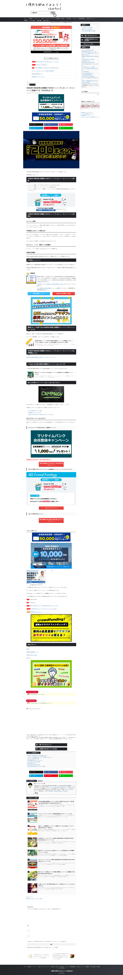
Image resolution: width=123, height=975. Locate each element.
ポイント (37, 898)
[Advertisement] (37, 721)
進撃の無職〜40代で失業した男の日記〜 (90, 83)
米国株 (41, 898)
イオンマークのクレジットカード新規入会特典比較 (43, 70)
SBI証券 (29, 898)
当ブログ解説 (32, 20)
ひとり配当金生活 (85, 71)
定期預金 (30, 18)
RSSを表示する (32, 602)
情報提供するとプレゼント (36, 612)
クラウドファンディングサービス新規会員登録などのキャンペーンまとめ (55, 813)
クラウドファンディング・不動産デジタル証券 (55, 18)
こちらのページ (94, 85)
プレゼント (33, 898)
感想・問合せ (46, 20)
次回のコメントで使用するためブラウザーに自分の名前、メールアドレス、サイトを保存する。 (47, 941)
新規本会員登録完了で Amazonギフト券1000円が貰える (46, 67)
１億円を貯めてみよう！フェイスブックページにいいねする (44, 608)
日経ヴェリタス (72, 786)
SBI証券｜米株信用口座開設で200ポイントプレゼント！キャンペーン (41, 357)
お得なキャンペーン (91, 18)
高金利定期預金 (81, 18)
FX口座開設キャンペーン (86, 115)
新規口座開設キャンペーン (39, 293)
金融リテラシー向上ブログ (87, 29)
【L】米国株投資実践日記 (87, 74)
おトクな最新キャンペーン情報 (35, 410)
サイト (28, 936)
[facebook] (36, 793)
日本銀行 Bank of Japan (31, 655)
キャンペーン (37, 18)
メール (28, 930)
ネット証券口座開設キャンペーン (87, 113)
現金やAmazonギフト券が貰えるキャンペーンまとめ (47, 61)
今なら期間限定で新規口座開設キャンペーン (46, 288)
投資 (43, 18)
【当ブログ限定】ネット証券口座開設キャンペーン (41, 703)
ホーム (25, 18)
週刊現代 (59, 786)
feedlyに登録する (33, 599)
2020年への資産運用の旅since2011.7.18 (90, 80)
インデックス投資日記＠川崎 (33, 758)
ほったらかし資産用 (86, 82)
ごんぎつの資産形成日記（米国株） (89, 30)
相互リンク (28, 658)
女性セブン (64, 786)
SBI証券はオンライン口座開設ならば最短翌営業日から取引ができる (51, 284)
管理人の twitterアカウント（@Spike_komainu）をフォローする (44, 605)
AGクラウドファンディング (51, 508)
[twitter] (34, 793)
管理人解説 (39, 20)
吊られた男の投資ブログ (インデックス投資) (36, 766)
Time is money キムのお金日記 (88, 76)
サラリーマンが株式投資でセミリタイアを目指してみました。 (39, 757)
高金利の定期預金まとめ (37, 73)
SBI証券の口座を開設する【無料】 (63, 293)
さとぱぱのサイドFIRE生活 (87, 27)
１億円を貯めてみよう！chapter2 (61, 971)
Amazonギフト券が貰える (41, 64)
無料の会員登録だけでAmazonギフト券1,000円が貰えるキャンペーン (51, 464)
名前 (28, 925)
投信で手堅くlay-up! (31, 763)
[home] (37, 793)
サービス (74, 18)
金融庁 (27, 649)
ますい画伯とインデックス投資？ (88, 66)
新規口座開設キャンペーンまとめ (37, 694)
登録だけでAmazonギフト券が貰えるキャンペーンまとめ (40, 414)
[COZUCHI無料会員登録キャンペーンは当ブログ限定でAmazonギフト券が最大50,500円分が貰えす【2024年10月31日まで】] (51, 39)
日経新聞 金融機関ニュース (32, 652)
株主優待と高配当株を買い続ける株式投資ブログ (37, 755)
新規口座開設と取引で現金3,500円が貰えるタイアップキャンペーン (51, 520)
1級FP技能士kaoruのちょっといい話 (34, 760)
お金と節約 (68, 18)
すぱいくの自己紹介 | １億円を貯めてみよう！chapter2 (56, 791)
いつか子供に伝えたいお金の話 (33, 761)
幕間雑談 (26, 20)
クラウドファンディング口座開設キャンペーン (90, 116)
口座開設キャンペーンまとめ (38, 76)
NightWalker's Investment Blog (33, 764)
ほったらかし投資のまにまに (87, 73)
